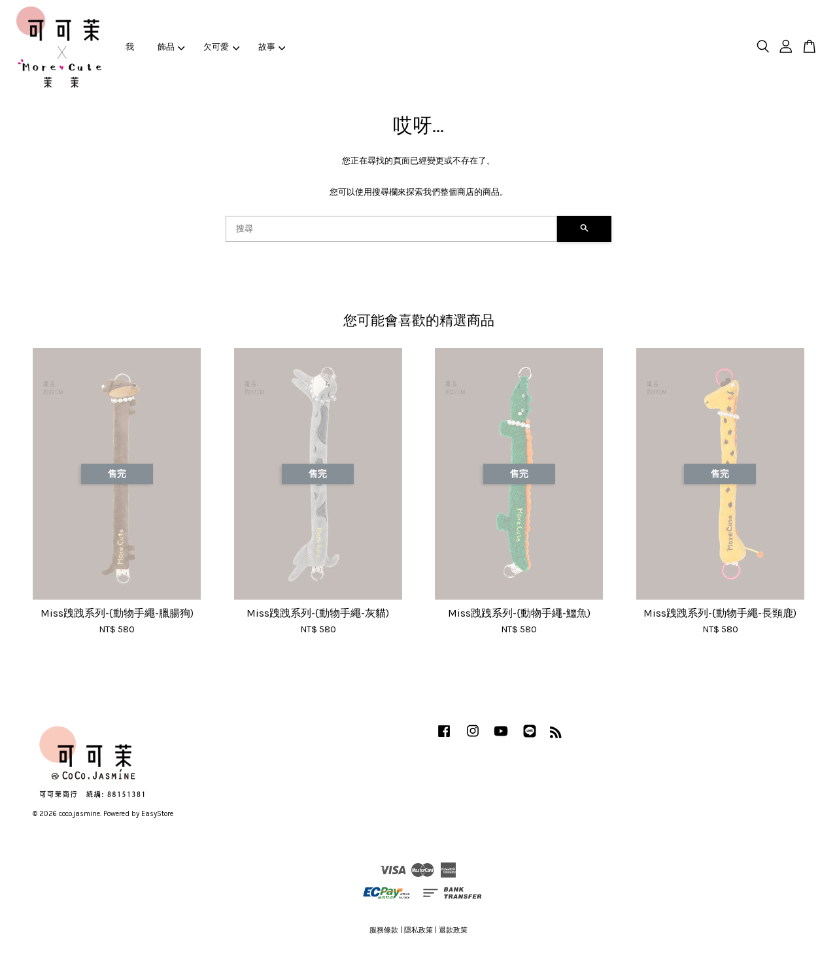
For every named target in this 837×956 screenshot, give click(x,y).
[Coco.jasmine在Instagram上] (473, 738)
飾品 (166, 47)
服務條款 (383, 930)
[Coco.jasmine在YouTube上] (501, 738)
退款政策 (453, 930)
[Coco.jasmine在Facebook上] (444, 738)
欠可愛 (216, 47)
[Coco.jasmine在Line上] (530, 738)
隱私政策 (418, 930)
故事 (266, 47)
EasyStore (157, 814)
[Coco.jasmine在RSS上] (556, 735)
